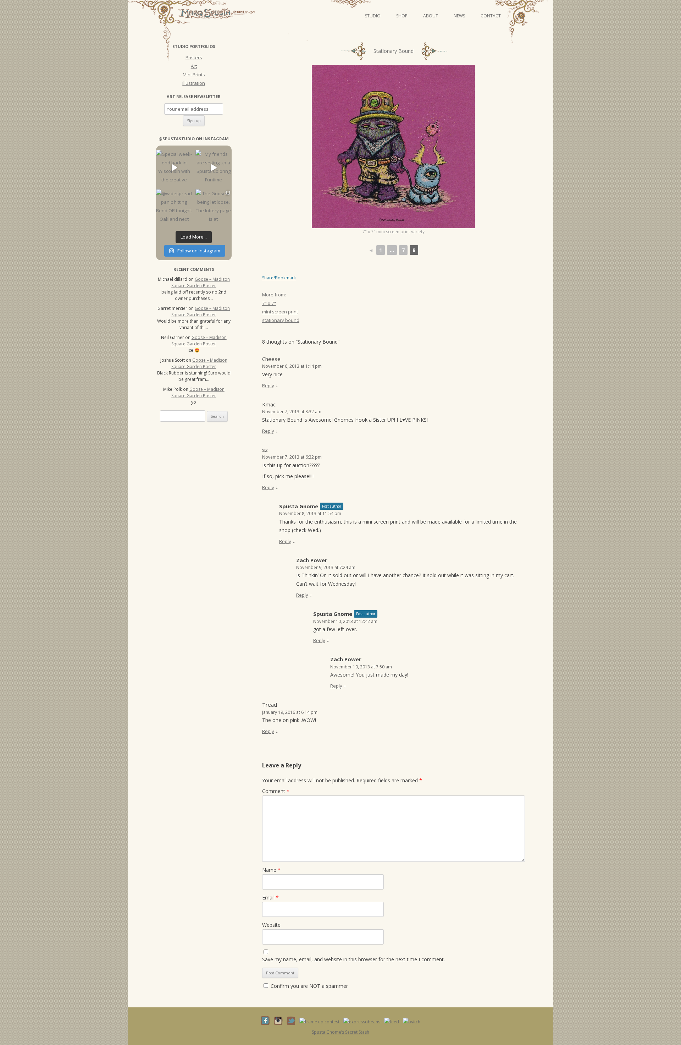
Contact (491, 16)
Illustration (193, 83)
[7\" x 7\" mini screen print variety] (393, 146)
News (459, 16)
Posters (194, 57)
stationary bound (280, 320)
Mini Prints (194, 74)
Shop (402, 16)
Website (271, 924)
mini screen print (280, 311)
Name (271, 869)
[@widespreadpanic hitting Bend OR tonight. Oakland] (174, 207)
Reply (268, 385)
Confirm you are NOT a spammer (308, 986)
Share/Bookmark (279, 278)
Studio (373, 16)
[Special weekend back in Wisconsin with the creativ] (174, 168)
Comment (275, 791)
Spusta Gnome (298, 506)
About (430, 16)
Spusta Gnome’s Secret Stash (340, 1032)
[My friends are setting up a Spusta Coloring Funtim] (213, 168)
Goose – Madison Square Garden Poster (200, 282)
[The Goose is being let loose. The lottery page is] (213, 207)
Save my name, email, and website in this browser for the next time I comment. (353, 959)
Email (270, 897)
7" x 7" (269, 303)
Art (194, 66)
